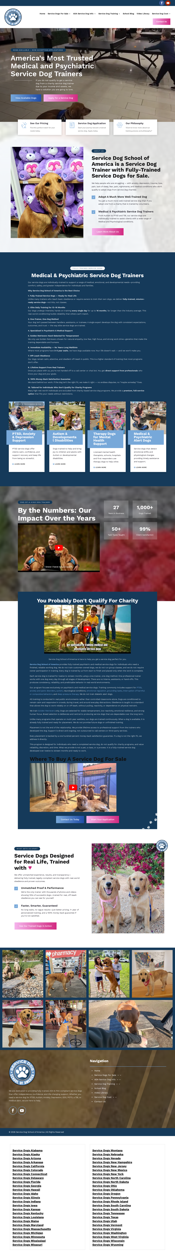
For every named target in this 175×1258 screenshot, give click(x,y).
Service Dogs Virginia (106, 1229)
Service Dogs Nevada (106, 1158)
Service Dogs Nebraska (107, 1154)
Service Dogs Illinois (26, 1197)
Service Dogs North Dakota (110, 1182)
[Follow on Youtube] (168, 3)
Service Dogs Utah (104, 1221)
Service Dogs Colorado (27, 1170)
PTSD (139, 687)
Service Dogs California (28, 1166)
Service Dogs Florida (26, 1182)
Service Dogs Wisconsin (108, 1240)
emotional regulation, (97, 691)
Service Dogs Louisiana (28, 1217)
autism (59, 691)
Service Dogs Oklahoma (108, 1189)
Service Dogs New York (108, 1174)
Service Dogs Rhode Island (110, 1201)
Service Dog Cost (160, 13)
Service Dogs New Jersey (109, 1166)
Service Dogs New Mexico (109, 1170)
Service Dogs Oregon (106, 1193)
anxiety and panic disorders (42, 691)
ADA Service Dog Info (83, 13)
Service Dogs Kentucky (27, 1213)
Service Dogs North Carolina (111, 1178)
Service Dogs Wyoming (107, 1244)
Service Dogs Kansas (26, 1209)
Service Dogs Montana (107, 1150)
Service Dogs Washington (109, 1233)
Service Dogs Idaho (25, 1193)
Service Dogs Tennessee (108, 1213)
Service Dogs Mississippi (29, 1240)
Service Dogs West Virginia (110, 1236)
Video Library (143, 13)
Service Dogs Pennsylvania (110, 1197)
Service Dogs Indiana (26, 1201)
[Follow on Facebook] (161, 3)
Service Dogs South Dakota (110, 1209)
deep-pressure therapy (68, 694)
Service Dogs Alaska (26, 1154)
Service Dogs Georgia (26, 1185)
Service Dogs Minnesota (28, 1236)
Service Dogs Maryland (27, 1225)
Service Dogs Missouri (27, 1244)
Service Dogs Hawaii (26, 1189)
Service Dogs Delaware (28, 1178)
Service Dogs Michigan (27, 1233)
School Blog (128, 13)
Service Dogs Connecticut (29, 1174)
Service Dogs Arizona (26, 1158)
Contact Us (161, 21)
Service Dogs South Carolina (111, 1205)
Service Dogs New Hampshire (112, 1162)
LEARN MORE (19, 464)
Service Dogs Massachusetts (31, 1229)
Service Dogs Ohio (104, 1185)
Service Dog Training (108, 13)
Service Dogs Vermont (107, 1225)
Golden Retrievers (46, 711)
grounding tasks (114, 691)
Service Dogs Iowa (24, 1205)
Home (42, 13)
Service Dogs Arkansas (27, 1162)
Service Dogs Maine (25, 1221)
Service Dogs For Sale (58, 13)
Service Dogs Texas (105, 1217)
